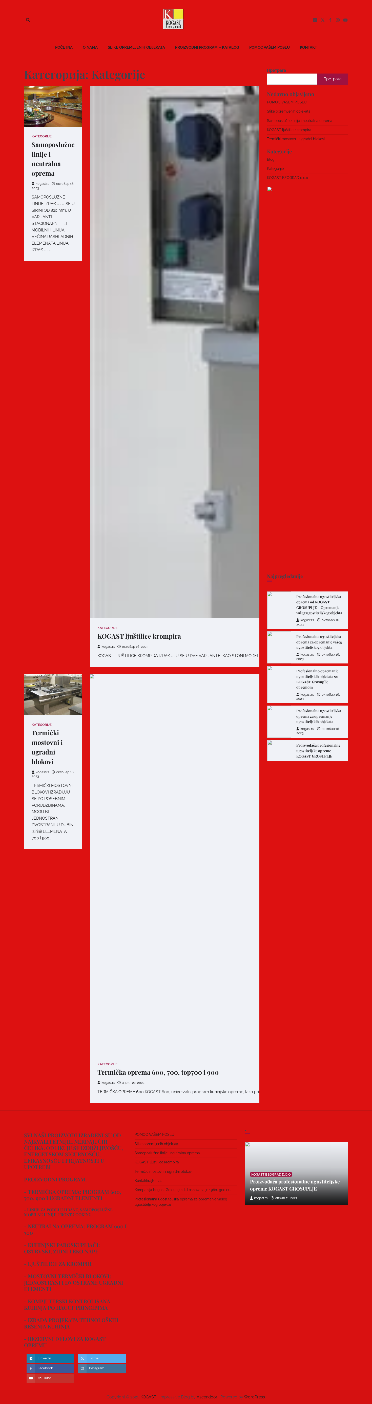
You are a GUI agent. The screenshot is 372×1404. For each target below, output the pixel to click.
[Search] (28, 20)
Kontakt (308, 47)
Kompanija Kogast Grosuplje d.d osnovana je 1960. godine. (183, 1190)
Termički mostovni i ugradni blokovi (296, 139)
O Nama (90, 47)
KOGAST (148, 1397)
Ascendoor (207, 1397)
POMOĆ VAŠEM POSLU (269, 47)
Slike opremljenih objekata (136, 47)
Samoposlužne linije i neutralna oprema (299, 120)
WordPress (254, 1397)
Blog (271, 159)
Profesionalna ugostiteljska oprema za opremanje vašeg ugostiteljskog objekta (319, 632)
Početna (64, 47)
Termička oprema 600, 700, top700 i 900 (158, 1072)
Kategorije (42, 136)
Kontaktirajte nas (148, 1181)
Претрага (276, 70)
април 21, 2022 (286, 1198)
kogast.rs (42, 184)
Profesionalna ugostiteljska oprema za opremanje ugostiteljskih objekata (318, 706)
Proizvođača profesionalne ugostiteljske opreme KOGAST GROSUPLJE (318, 740)
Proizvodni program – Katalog (207, 47)
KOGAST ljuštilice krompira (139, 636)
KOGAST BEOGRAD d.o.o (287, 178)
